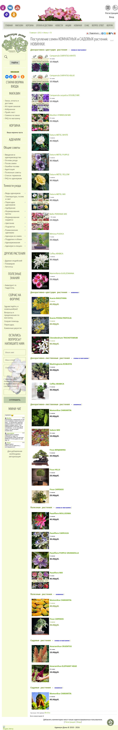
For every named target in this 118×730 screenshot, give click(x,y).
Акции (68, 25)
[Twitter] (105, 33)
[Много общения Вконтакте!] (10, 8)
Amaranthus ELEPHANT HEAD (63, 666)
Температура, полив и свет (14, 197)
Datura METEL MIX (57, 194)
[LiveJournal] (112, 33)
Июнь (45, 33)
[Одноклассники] (107, 33)
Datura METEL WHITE (59, 135)
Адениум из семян (13, 236)
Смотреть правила (11, 386)
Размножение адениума (11, 231)
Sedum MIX (55, 430)
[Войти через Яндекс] (14, 76)
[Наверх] (111, 723)
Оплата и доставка (44, 25)
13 (51, 33)
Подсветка (10, 226)
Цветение (9, 223)
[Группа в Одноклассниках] (14, 14)
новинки (74, 292)
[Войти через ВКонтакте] (7, 76)
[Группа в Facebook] (6, 14)
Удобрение (10, 208)
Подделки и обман (13, 239)
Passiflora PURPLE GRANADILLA (64, 553)
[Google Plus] (114, 33)
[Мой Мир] (110, 33)
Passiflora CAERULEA (59, 533)
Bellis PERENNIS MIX (58, 214)
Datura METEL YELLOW (59, 174)
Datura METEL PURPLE (59, 154)
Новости (59, 25)
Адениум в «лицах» (13, 246)
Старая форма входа (15, 84)
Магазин (19, 25)
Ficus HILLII (55, 469)
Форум (110, 25)
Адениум (15, 140)
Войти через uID (15, 71)
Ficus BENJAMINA (58, 450)
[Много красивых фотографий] (3, 8)
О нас (87, 25)
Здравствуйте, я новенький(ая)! (11, 307)
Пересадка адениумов (10, 203)
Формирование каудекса (12, 218)
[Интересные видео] (17, 8)
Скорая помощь (11, 321)
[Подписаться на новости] (108, 8)
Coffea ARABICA (56, 253)
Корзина (30, 25)
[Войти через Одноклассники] (22, 76)
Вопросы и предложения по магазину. (11, 315)
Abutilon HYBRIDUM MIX (60, 115)
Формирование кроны (12, 212)
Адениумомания (12, 242)
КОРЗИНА (14, 126)
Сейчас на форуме (15, 297)
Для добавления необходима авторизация (14, 454)
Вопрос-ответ (98, 25)
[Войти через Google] (18, 76)
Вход (111, 17)
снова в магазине (78, 50)
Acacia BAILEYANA (58, 298)
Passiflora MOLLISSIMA (60, 513)
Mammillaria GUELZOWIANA (62, 273)
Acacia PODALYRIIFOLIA (60, 318)
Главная (9, 25)
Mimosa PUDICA (57, 234)
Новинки (78, 25)
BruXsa (47, 713)
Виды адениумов (12, 193)
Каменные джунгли (13, 328)
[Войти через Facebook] (11, 76)
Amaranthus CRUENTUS (61, 646)
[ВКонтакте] (102, 33)
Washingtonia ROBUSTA (61, 364)
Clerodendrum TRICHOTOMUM (64, 338)
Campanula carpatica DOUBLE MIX (64, 95)
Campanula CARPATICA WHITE (63, 55)
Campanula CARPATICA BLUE (62, 75)
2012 (39, 33)
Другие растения (14, 254)
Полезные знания (14, 276)
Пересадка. (9, 324)
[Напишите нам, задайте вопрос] (115, 8)
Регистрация (111, 13)
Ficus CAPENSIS (57, 489)
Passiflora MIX (56, 572)
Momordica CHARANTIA (60, 410)
